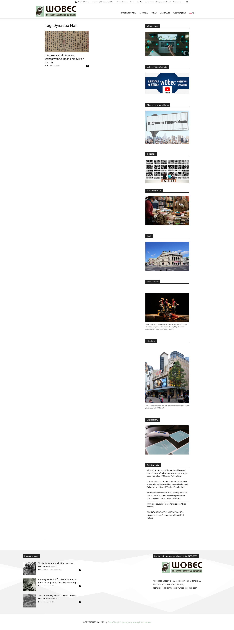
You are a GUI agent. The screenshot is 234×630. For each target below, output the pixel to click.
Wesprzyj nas (179, 13)
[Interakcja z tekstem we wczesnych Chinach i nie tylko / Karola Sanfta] (67, 41)
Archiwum (149, 2)
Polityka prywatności (163, 2)
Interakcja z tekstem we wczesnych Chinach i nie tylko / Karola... (64, 59)
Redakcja (140, 2)
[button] (187, 2)
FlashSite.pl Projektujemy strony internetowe (129, 622)
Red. (46, 66)
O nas (132, 2)
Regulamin (177, 2)
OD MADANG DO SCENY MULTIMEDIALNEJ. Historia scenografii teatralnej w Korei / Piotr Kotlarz (165, 515)
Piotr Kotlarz (43, 570)
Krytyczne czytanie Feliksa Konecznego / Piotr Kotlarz (166, 505)
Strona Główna (122, 2)
